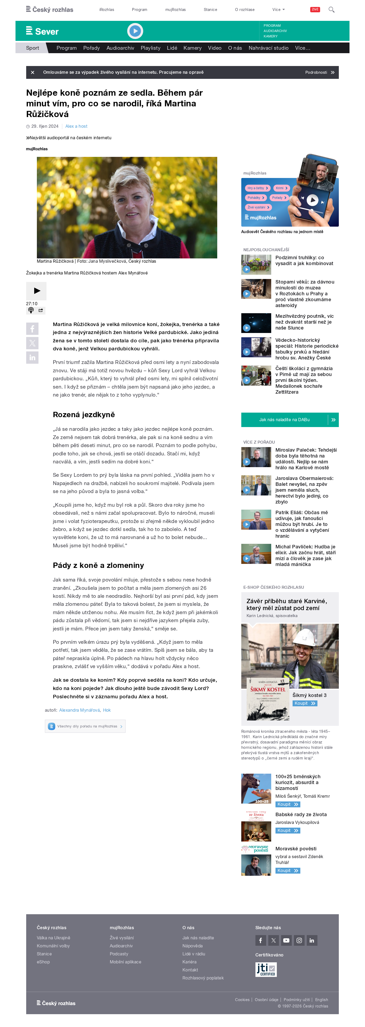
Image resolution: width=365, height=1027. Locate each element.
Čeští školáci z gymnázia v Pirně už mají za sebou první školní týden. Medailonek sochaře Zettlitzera (304, 380)
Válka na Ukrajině (53, 937)
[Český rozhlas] (49, 9)
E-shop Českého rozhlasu (273, 587)
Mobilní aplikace (126, 961)
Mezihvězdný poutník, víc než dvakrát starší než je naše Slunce (304, 322)
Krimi (280, 188)
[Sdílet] (40, 311)
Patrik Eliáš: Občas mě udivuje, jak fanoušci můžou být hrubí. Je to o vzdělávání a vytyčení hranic (302, 524)
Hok (107, 710)
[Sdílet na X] (32, 343)
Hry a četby (256, 188)
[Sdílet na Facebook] (32, 329)
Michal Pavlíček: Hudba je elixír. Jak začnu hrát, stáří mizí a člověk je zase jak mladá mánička (305, 555)
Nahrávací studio (269, 48)
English (321, 1000)
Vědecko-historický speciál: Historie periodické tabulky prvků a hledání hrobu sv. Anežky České (307, 349)
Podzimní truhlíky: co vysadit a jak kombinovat (304, 260)
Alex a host (76, 126)
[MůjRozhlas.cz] (37, 149)
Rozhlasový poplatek (203, 978)
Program (139, 9)
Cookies (242, 1000)
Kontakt (190, 969)
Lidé (172, 48)
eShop (43, 961)
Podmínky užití (297, 1000)
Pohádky (254, 198)
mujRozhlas (175, 9)
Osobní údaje (267, 1000)
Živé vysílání (256, 207)
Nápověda (193, 945)
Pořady (91, 48)
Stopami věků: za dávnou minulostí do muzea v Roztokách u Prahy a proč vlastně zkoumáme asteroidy (304, 293)
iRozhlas (106, 9)
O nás (235, 48)
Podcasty (119, 953)
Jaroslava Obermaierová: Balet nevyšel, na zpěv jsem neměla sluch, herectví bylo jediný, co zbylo (304, 490)
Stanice (210, 9)
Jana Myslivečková (107, 261)
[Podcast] (31, 311)
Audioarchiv (275, 31)
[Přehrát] (36, 291)
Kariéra (189, 961)
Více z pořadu (259, 442)
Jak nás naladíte (198, 937)
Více (302, 48)
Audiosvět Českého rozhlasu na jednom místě (282, 232)
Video (215, 48)
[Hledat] (331, 9)
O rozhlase (245, 9)
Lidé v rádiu (194, 953)
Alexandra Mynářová (79, 710)
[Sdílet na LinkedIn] (32, 357)
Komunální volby (53, 945)
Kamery (271, 36)
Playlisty (151, 48)
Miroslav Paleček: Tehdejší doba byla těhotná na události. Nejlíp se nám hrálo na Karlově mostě (306, 458)
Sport (32, 48)
